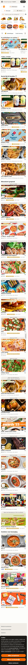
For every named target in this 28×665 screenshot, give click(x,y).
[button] (3, 7)
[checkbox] (3, 27)
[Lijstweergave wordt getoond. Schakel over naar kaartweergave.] (25, 14)
